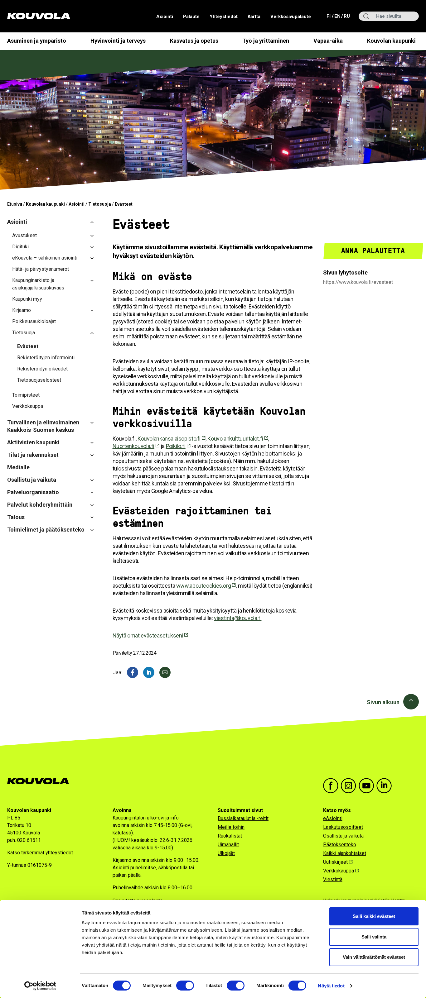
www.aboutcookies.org (203, 585)
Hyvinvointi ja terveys (118, 40)
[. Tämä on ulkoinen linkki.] (148, 672)
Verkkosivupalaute (290, 16)
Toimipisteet (26, 395)
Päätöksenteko (339, 845)
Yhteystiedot (224, 16)
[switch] (185, 986)
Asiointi (164, 16)
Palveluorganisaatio (33, 492)
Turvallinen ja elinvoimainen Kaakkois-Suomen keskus (43, 426)
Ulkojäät (226, 853)
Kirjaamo (21, 310)
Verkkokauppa (27, 406)
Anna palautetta (373, 251)
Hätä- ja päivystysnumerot (40, 269)
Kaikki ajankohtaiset (344, 853)
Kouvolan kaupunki (391, 40)
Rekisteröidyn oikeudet (42, 369)
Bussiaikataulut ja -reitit (243, 818)
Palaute (191, 16)
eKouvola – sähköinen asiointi (44, 258)
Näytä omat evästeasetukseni (148, 635)
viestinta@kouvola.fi (237, 618)
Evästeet (27, 346)
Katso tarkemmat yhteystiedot (40, 853)
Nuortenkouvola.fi (134, 446)
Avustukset (24, 235)
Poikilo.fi (176, 446)
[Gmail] (165, 672)
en (337, 16)
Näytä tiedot (331, 985)
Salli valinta (373, 936)
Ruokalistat (230, 836)
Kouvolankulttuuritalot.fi (235, 438)
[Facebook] (132, 672)
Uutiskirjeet (335, 862)
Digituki (20, 247)
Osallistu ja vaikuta (31, 479)
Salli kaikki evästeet (374, 916)
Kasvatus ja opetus (194, 40)
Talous (16, 517)
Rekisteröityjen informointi (46, 358)
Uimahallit (228, 845)
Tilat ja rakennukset (33, 454)
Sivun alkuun (383, 702)
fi (329, 16)
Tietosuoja (99, 204)
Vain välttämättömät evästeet (374, 957)
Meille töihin (231, 827)
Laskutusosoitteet (343, 827)
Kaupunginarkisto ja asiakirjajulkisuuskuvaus (38, 284)
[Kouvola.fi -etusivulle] (40, 781)
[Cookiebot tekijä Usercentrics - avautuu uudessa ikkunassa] (40, 986)
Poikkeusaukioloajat (34, 321)
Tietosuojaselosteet (39, 380)
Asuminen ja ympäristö (36, 40)
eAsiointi (332, 818)
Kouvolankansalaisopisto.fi (169, 438)
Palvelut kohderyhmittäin (39, 504)
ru (346, 16)
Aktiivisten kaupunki (33, 442)
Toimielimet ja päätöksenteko (46, 529)
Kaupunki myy (27, 299)
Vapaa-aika (328, 40)
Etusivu (14, 204)
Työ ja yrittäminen (265, 40)
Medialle (18, 467)
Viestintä (332, 879)
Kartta (254, 16)
